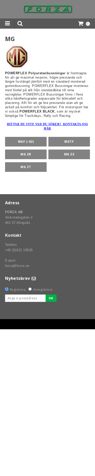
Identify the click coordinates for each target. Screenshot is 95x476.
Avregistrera (42, 289)
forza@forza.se (17, 266)
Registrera (18, 289)
